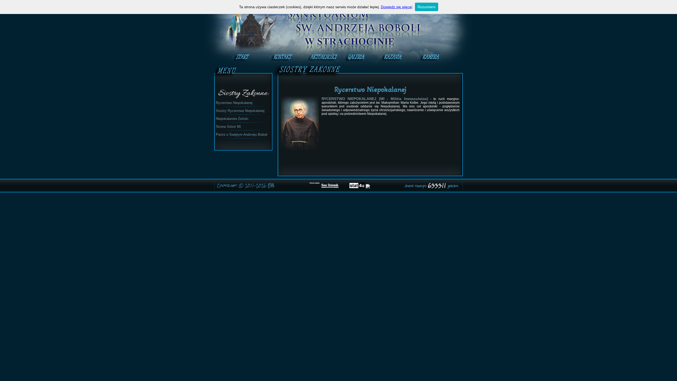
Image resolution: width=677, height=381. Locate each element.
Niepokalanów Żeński (232, 119)
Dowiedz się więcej (396, 7)
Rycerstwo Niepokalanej (234, 103)
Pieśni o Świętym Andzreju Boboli (241, 135)
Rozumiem (427, 7)
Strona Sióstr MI (228, 127)
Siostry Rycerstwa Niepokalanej (240, 111)
